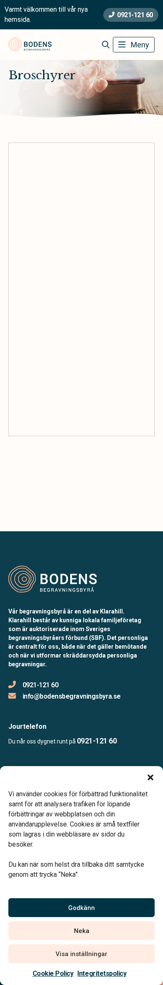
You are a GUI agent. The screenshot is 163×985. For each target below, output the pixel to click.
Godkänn (81, 908)
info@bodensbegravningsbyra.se (72, 696)
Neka (81, 931)
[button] (150, 776)
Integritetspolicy (101, 973)
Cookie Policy (53, 973)
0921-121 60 (135, 15)
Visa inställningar (81, 954)
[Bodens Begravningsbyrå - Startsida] (53, 580)
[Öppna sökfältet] (105, 45)
